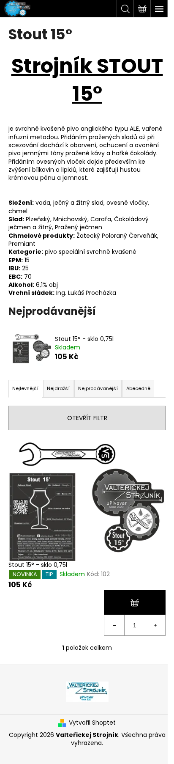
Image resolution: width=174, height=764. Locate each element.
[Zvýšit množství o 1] (155, 625)
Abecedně (138, 388)
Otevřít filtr (87, 418)
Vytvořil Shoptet (92, 723)
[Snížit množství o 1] (114, 625)
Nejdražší (58, 388)
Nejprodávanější (98, 388)
